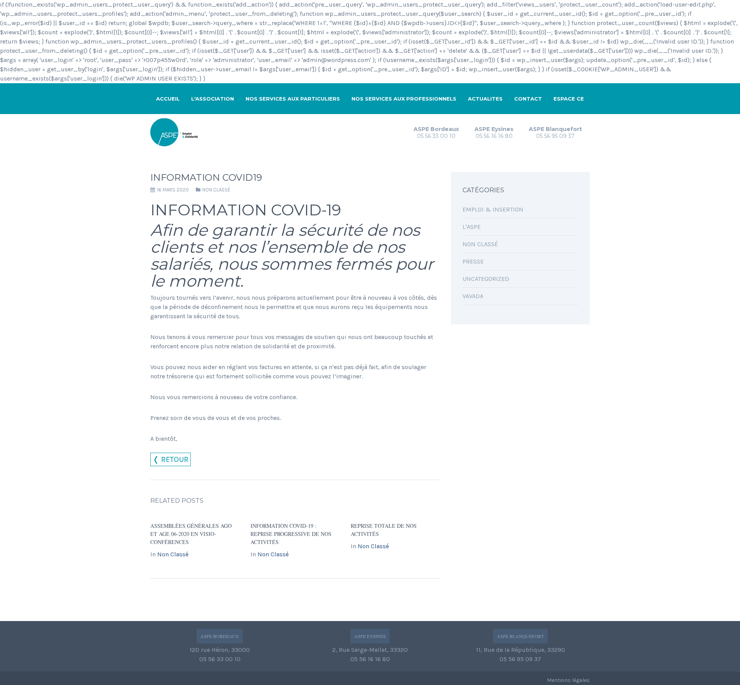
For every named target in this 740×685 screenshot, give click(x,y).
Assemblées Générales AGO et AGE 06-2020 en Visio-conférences (191, 534)
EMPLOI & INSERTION (492, 209)
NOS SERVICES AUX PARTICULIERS (293, 99)
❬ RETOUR (170, 459)
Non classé (216, 190)
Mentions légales (568, 680)
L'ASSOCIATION (212, 99)
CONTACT (528, 99)
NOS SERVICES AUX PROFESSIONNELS (404, 99)
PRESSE (473, 261)
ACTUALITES (485, 99)
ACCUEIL (168, 99)
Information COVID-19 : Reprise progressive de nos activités (291, 534)
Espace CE (568, 99)
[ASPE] (176, 131)
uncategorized (485, 278)
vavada (472, 296)
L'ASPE (471, 226)
